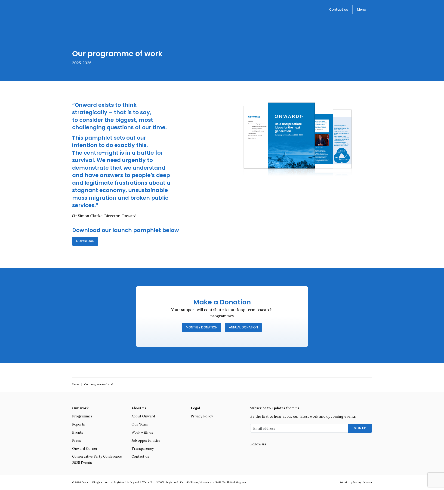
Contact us (338, 9)
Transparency (143, 449)
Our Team (140, 424)
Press (76, 440)
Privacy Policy (202, 416)
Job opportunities (146, 440)
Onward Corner (85, 449)
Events (77, 432)
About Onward (143, 416)
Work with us (142, 432)
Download (85, 241)
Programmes (82, 416)
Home (75, 384)
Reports (78, 424)
